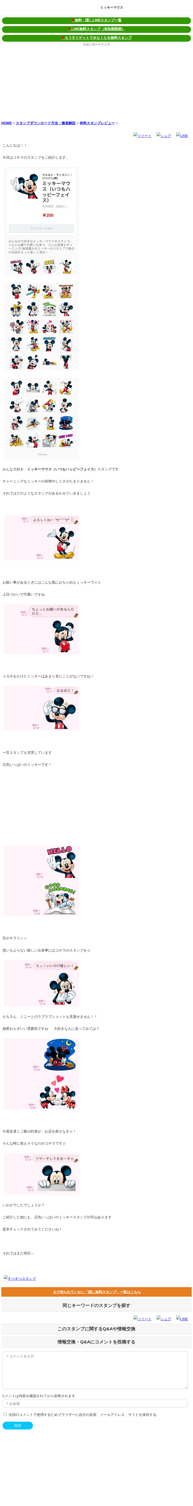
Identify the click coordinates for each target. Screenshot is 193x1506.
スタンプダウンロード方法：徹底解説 (46, 123)
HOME (6, 123)
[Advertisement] (96, 82)
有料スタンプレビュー (97, 123)
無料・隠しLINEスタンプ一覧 (96, 20)
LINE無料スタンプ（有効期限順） (96, 29)
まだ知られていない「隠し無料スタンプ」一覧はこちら (96, 1292)
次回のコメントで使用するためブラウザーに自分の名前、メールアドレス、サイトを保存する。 (84, 1415)
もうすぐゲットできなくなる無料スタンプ (96, 38)
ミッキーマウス (111, 7)
